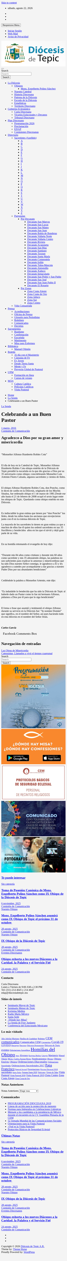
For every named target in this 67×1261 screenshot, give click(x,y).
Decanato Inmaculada (38, 273)
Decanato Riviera (36, 242)
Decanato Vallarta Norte (39, 236)
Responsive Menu (11, 25)
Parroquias (19, 216)
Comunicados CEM (30, 1042)
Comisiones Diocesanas (26, 132)
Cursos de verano (23, 378)
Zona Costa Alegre (37, 291)
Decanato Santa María (38, 256)
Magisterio (53, 1055)
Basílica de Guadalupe (28, 1039)
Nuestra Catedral (22, 91)
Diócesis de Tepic (52, 1045)
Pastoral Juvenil (21, 1069)
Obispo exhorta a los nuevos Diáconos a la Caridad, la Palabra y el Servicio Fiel (29, 960)
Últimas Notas (10, 1135)
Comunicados (21, 323)
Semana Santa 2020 (29, 1072)
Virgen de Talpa (52, 1072)
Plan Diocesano (16, 120)
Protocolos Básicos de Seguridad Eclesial (29, 1129)
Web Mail (13, 33)
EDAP (17, 129)
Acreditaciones (22, 311)
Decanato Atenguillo (37, 268)
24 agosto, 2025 (9, 968)
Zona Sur (32, 300)
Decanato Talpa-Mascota (40, 265)
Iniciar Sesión (15, 30)
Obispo (50, 1059)
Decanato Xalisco (36, 271)
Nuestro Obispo (9, 909)
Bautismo (19, 331)
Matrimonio (20, 340)
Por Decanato (28, 219)
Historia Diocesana (24, 94)
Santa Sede (13, 1017)
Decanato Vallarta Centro (40, 239)
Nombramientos (39, 1058)
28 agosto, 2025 (9, 928)
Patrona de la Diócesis (25, 97)
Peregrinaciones (34, 1069)
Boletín (11, 352)
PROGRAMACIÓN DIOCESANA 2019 (29, 1103)
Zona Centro (33, 302)
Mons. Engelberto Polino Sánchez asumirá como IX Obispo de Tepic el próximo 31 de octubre (29, 919)
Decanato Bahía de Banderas (42, 233)
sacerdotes (6, 1072)
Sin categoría (8, 884)
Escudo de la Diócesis (25, 100)
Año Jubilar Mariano (10, 1038)
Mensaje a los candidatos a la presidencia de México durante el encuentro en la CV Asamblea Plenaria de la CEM (36, 1115)
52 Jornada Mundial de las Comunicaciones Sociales (34, 1120)
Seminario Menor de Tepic (21, 1008)
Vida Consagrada (23, 305)
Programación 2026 (24, 123)
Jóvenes (24, 1055)
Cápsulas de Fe (22, 357)
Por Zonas (26, 288)
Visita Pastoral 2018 (17, 1075)
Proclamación (21, 126)
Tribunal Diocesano (24, 117)
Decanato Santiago (37, 250)
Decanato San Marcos (38, 221)
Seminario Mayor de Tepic (21, 1005)
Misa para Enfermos (24, 343)
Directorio (13, 135)
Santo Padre (16, 1072)
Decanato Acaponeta (38, 245)
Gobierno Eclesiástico (19, 109)
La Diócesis (14, 83)
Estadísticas (20, 103)
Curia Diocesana (22, 111)
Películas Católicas (23, 386)
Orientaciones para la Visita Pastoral (26, 1123)
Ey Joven (19, 360)
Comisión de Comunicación (15, 431)
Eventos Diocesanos (11, 952)
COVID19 (6, 1045)
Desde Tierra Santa (24, 363)
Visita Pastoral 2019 (35, 1075)
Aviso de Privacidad (18, 36)
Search (4, 70)
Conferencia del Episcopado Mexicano (28, 1025)
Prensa (11, 308)
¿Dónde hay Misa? (17, 1019)
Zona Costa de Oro (37, 294)
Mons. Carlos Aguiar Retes (19, 1059)
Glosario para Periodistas (27, 317)
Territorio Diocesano (24, 106)
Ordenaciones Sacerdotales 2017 (28, 1065)
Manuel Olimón (22, 349)
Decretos (18, 326)
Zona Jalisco (33, 297)
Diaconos (22, 1045)
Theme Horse (20, 1249)
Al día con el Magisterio (26, 355)
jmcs (17, 1056)
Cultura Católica (22, 383)
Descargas (15, 1045)
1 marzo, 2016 (8, 428)
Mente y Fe (20, 366)
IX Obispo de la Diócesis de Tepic (23, 941)
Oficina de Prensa (23, 314)
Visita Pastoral (21, 389)
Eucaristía (19, 337)
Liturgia (45, 1056)
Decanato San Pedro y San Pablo (44, 276)
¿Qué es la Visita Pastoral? (21, 1126)
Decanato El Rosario (38, 285)
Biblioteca (13, 346)
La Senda (6, 406)
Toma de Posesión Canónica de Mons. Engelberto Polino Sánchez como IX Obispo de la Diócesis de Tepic (32, 894)
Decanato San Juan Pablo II (41, 282)
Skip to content (9, 2)
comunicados (10, 1042)
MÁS (10, 381)
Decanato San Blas (37, 247)
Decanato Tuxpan (36, 253)
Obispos (18, 85)
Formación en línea (24, 375)
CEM (49, 1038)
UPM (10, 372)
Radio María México (18, 1014)
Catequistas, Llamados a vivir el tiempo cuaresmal (26, 653)
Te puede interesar (13, 877)
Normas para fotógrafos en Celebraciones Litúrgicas (34, 1109)
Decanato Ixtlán (35, 262)
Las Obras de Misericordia (14, 650)
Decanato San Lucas (37, 224)
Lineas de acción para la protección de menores (32, 1106)
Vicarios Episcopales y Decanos (30, 114)
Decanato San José (37, 279)
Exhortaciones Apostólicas (20, 1050)
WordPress (29, 1252)
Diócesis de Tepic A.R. (32, 1246)
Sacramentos (14, 328)
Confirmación (21, 334)
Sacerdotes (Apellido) (25, 137)
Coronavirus (46, 1042)
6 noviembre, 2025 (11, 903)
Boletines (19, 320)
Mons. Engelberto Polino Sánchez (38, 88)
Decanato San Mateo (38, 227)
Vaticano (42, 1072)
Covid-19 (57, 1042)
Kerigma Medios (16, 1011)
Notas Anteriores (9, 1090)
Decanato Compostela (38, 259)
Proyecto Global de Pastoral (28, 369)
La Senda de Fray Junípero (21, 1022)
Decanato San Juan (37, 230)
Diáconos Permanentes (35, 1045)
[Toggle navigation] (2, 68)
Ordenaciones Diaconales (32, 1061)
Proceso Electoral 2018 (49, 1069)
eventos (5, 1050)
